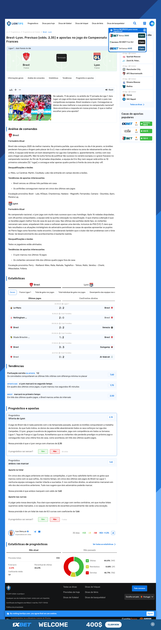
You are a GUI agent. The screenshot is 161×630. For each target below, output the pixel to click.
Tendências (67, 78)
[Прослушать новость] (106, 90)
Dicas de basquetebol (115, 23)
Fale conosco (139, 588)
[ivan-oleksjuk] (113, 533)
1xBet (80, 624)
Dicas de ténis (97, 23)
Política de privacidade (14, 607)
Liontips (14, 23)
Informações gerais (15, 78)
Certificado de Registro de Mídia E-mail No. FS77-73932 (27, 603)
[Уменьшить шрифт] (20, 90)
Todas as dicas (70, 587)
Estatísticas (53, 78)
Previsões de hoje (71, 592)
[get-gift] (144, 23)
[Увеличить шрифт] (15, 90)
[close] (144, 30)
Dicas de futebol (64, 23)
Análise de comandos (36, 78)
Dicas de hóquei (81, 23)
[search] (134, 23)
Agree (150, 614)
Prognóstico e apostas (85, 78)
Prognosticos (33, 23)
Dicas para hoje (48, 23)
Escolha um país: (132, 597)
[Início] (7, 32)
